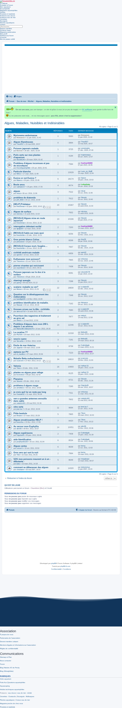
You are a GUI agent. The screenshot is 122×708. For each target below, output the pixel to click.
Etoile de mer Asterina (24, 345)
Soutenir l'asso (5, 30)
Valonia (17, 366)
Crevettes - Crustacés (8, 696)
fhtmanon (21, 138)
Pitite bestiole (20, 413)
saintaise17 (21, 187)
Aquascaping (5, 686)
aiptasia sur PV (21, 352)
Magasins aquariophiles (8, 10)
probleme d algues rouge (26, 385)
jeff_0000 (20, 200)
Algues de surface (22, 211)
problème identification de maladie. (31, 303)
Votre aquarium (5, 679)
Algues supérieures (23, 433)
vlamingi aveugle (22, 280)
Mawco (19, 180)
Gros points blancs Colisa (26, 239)
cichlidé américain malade (26, 252)
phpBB (53, 563)
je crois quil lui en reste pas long (30, 392)
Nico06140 (21, 159)
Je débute (3, 3)
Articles (2, 12)
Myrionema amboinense (25, 135)
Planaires (18, 379)
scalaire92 (85, 287)
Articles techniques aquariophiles (12, 689)
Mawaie (19, 305)
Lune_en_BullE (86, 171)
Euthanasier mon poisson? (27, 259)
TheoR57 (20, 144)
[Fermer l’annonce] (115, 107)
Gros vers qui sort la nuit (26, 452)
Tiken (19, 368)
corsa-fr (20, 448)
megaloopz (85, 459)
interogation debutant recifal (27, 226)
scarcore (20, 361)
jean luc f (20, 409)
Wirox (19, 174)
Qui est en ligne (12, 485)
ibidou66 (84, 332)
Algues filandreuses (23, 142)
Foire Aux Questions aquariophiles (12, 682)
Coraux (2, 24)
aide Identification (22, 439)
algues (17, 191)
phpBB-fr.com (65, 566)
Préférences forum (7, 35)
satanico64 (21, 403)
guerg (19, 283)
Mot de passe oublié (7, 39)
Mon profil (3, 34)
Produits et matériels (7, 14)
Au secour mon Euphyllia (26, 426)
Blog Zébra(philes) (6, 671)
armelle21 (20, 388)
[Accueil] (7, 1)
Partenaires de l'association (10, 638)
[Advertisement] (61, 69)
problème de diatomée (25, 197)
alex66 (19, 429)
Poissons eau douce (7, 16)
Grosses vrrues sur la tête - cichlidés (32, 309)
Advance (84, 302)
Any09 (83, 239)
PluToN (19, 334)
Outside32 (20, 394)
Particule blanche (22, 171)
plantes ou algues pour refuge (28, 372)
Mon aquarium (5, 7)
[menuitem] (9, 96)
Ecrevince (20, 375)
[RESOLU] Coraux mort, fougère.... (30, 246)
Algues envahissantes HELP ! (28, 420)
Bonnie (20, 151)
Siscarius (20, 341)
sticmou (20, 214)
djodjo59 (20, 229)
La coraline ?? (21, 332)
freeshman (21, 206)
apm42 (19, 255)
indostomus (85, 467)
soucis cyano (20, 339)
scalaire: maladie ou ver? (26, 287)
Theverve (20, 261)
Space (83, 178)
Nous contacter (5, 661)
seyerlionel (21, 268)
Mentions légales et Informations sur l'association (18, 645)
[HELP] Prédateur (22, 204)
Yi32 (18, 455)
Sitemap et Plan (6, 657)
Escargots (3, 21)
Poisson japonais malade (26, 148)
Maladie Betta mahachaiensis (28, 358)
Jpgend (19, 348)
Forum (2, 664)
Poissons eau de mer (8, 17)
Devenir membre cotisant (9, 641)
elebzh (19, 320)
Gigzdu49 (84, 385)
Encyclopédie (5, 9)
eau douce (12, 693)
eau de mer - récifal (24, 693)
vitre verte (18, 407)
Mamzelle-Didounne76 (25, 329)
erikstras (84, 259)
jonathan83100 (22, 442)
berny (83, 446)
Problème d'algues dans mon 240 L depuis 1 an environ (31, 325)
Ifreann (19, 415)
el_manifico (21, 354)
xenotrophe (85, 148)
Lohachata (85, 184)
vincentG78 (85, 272)
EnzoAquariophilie (23, 168)
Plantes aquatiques (7, 23)
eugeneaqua (86, 155)
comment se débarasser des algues (31, 467)
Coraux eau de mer (23, 700)
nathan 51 (85, 366)
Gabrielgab (85, 345)
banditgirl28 (21, 299)
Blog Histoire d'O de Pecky (10, 668)
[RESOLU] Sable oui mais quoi (29, 233)
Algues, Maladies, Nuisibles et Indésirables (34, 123)
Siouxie (84, 197)
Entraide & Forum (6, 5)
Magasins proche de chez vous (11, 703)
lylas (18, 464)
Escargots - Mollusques (25, 696)
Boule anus (19, 184)
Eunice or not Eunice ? (25, 178)
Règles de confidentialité (9, 648)
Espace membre (6, 28)
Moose (19, 289)
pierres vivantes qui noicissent (29, 265)
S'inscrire (3, 37)
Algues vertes (20, 446)
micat (19, 193)
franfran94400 (86, 163)
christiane (20, 469)
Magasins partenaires (8, 32)
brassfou (20, 422)
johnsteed (20, 242)
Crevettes (3, 19)
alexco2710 (21, 311)
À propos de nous (6, 634)
